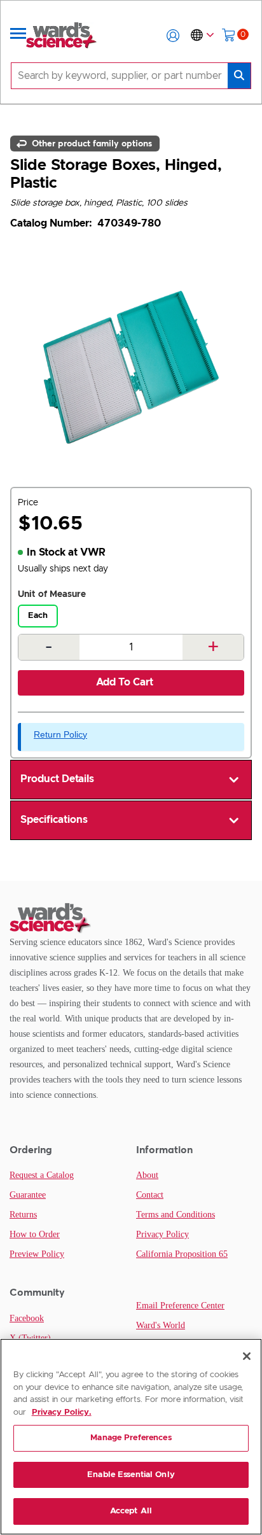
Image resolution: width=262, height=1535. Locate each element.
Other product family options (90, 143)
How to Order (35, 1234)
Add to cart (124, 682)
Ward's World (160, 1325)
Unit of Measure (52, 594)
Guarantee (28, 1195)
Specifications (54, 820)
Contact (149, 1195)
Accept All (131, 1511)
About (147, 1175)
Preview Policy (37, 1254)
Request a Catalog (42, 1175)
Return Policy (60, 734)
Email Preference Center (180, 1305)
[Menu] (18, 36)
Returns (23, 1214)
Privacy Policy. (62, 1412)
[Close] (247, 1356)
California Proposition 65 (182, 1254)
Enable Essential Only (131, 1475)
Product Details (57, 779)
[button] (173, 35)
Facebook (27, 1318)
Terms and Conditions (175, 1214)
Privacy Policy (162, 1234)
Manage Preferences (130, 1438)
